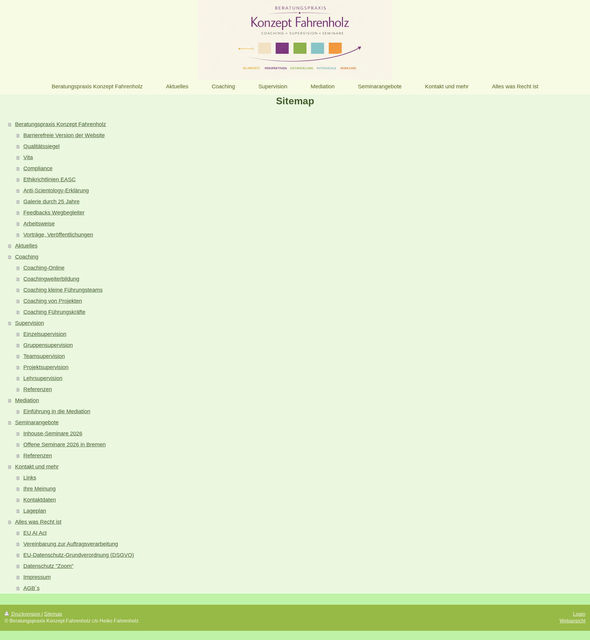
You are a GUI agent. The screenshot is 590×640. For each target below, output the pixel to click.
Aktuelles (26, 246)
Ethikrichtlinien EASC (49, 179)
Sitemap (53, 614)
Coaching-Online (44, 268)
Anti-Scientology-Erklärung (56, 190)
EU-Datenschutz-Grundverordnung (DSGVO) (78, 555)
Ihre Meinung (39, 489)
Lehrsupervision (42, 378)
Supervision (29, 323)
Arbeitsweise (39, 224)
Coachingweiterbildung (51, 279)
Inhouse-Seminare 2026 (52, 433)
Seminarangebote (37, 422)
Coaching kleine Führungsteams (63, 290)
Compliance (38, 168)
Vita (28, 157)
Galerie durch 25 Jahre (51, 202)
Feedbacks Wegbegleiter (54, 213)
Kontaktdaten (39, 500)
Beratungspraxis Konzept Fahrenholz (60, 124)
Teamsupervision (44, 356)
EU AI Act (35, 533)
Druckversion (25, 614)
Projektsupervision (46, 367)
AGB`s (31, 588)
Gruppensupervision (48, 345)
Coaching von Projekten (52, 301)
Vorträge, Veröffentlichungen (58, 235)
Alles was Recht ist (38, 522)
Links (29, 478)
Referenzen (37, 389)
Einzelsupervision (44, 334)
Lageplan (34, 511)
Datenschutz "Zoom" (48, 566)
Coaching (26, 257)
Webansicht (572, 620)
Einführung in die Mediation (56, 411)
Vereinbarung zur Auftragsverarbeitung (70, 544)
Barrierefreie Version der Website (64, 135)
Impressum (37, 577)
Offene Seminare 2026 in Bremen (64, 444)
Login (579, 614)
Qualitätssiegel (41, 146)
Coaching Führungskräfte (54, 312)
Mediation (27, 400)
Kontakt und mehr (37, 467)
